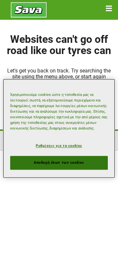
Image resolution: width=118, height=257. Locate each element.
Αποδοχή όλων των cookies (59, 162)
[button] (108, 8)
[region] (59, 128)
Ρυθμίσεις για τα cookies (59, 146)
